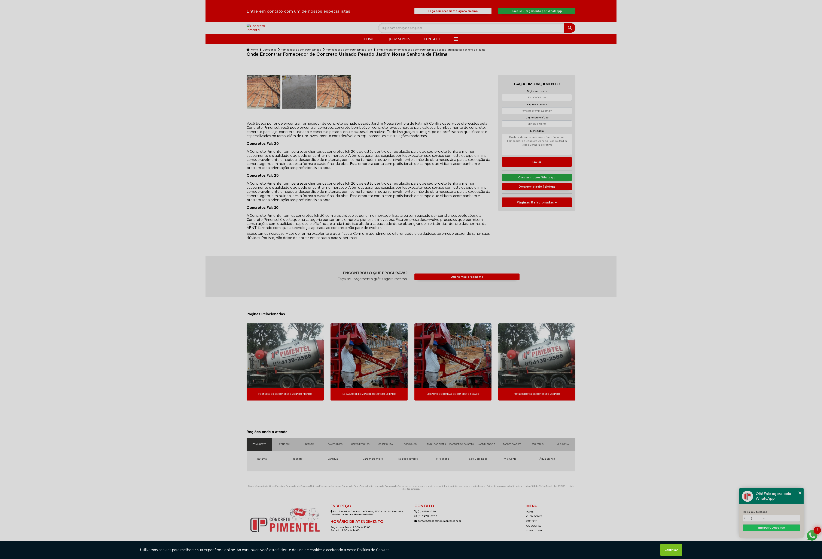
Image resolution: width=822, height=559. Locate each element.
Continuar (671, 550)
